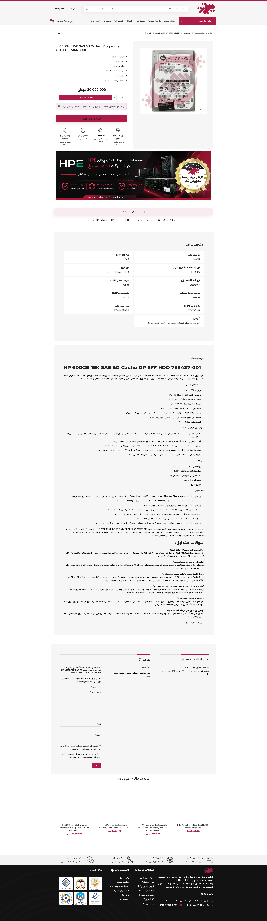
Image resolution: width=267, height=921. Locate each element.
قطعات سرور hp (197, 33)
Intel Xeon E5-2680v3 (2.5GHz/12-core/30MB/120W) (193, 826)
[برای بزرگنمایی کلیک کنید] (201, 108)
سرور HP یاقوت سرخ (195, 623)
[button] (133, 211)
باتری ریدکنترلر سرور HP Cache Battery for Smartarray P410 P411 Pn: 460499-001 (153, 828)
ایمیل (98, 735)
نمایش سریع (176, 803)
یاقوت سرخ (208, 33)
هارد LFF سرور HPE (179, 671)
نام (99, 724)
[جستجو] (87, 9)
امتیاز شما (96, 687)
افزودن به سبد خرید (85, 97)
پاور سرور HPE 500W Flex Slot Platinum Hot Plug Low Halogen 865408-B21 (74, 828)
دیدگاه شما (95, 692)
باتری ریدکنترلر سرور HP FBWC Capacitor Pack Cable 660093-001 (113, 826)
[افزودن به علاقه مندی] (176, 790)
